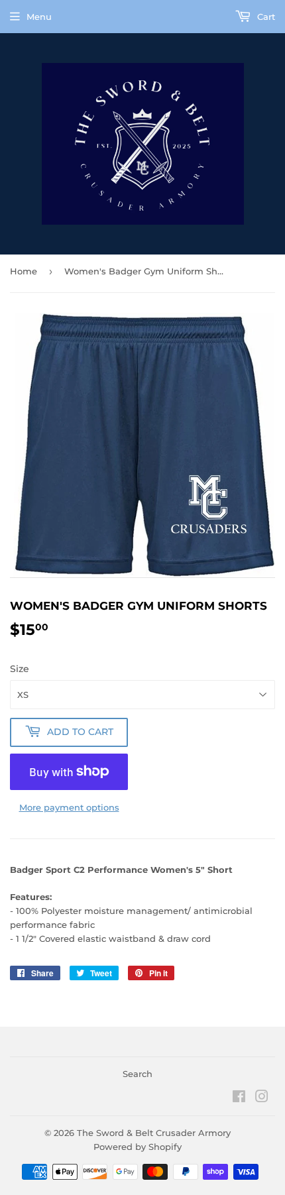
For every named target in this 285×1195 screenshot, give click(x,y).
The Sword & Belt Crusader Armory (154, 1132)
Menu (39, 16)
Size (19, 669)
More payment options (69, 807)
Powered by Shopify (137, 1146)
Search (137, 1073)
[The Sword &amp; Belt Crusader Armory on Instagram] (261, 1098)
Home (23, 271)
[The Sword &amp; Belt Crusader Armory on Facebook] (239, 1098)
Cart (265, 16)
